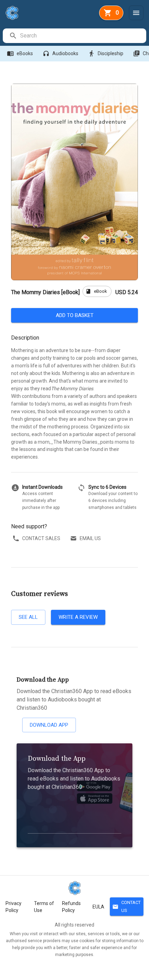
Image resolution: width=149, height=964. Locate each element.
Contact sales (41, 538)
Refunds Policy (71, 907)
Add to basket (75, 315)
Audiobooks (60, 53)
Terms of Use (44, 907)
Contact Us (126, 906)
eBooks (20, 53)
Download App (49, 725)
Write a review (78, 617)
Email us (90, 538)
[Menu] (136, 13)
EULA (98, 907)
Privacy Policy (13, 907)
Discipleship (105, 53)
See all (28, 617)
